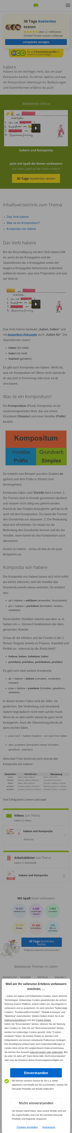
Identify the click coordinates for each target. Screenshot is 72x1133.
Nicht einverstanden (36, 1103)
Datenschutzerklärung (15, 1020)
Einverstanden (36, 1073)
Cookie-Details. (44, 1020)
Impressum (48, 1127)
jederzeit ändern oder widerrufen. (46, 1052)
